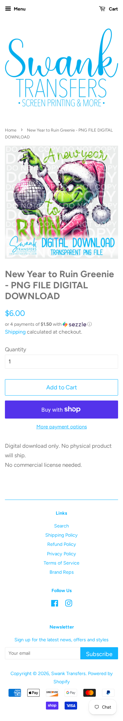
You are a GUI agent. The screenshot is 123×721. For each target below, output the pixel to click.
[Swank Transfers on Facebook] (54, 605)
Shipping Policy (61, 535)
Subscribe (99, 653)
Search (61, 526)
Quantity (15, 349)
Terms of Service (61, 563)
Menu (19, 9)
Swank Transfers (68, 673)
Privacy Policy (61, 554)
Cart (113, 9)
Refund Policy (61, 544)
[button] (61, 324)
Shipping (15, 332)
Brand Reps (62, 572)
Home (10, 130)
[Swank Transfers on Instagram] (68, 605)
